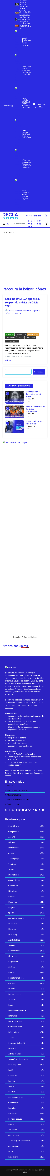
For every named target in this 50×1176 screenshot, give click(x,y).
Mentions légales (14, 795)
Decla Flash (30, 337)
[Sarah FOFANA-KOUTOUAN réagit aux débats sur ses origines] (18, 103)
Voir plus (8, 360)
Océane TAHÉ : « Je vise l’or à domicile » (34, 422)
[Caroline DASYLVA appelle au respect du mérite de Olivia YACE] (25, 320)
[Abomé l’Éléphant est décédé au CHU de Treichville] (18, 42)
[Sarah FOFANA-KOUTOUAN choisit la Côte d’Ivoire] (18, 134)
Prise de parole (12, 341)
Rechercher (38, 372)
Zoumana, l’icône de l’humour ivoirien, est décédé (33, 394)
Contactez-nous (13, 804)
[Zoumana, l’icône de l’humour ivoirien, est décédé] (17, 4)
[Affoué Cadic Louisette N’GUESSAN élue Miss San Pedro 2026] (18, 70)
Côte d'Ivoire (33, 334)
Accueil (5, 232)
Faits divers (10, 337)
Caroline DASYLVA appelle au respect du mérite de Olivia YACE (23, 302)
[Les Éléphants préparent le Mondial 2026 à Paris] (17, 26)
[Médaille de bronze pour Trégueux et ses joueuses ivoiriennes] (18, 164)
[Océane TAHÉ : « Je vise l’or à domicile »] (17, 19)
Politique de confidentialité (18, 799)
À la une (20, 337)
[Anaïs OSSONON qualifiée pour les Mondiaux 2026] (18, 195)
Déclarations (21, 334)
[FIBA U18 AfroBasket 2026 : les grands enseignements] (17, 13)
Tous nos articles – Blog (17, 790)
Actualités (10, 334)
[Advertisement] (25, 260)
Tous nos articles (18, 224)
